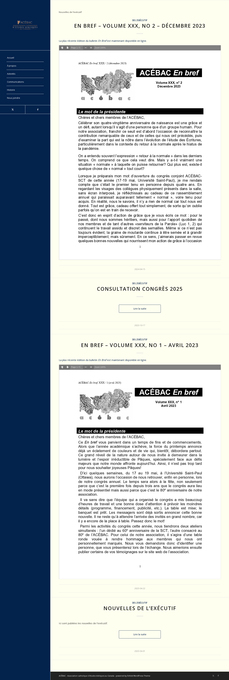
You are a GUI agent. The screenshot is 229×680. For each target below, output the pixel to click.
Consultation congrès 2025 (140, 288)
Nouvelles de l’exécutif (139, 608)
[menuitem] (25, 58)
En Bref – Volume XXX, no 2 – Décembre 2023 (139, 25)
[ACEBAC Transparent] (25, 25)
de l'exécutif (139, 20)
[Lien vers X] (12, 109)
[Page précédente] (62, 48)
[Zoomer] (91, 48)
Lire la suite (139, 308)
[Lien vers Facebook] (37, 109)
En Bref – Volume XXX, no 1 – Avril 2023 (139, 345)
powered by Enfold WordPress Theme (133, 675)
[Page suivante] (67, 48)
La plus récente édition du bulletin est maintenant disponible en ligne (102, 40)
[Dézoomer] (85, 48)
